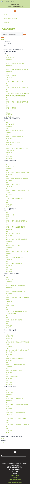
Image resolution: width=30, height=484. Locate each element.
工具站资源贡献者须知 (15, 479)
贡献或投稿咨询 (15, 475)
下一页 (2, 443)
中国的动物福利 (8, 28)
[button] (14, 11)
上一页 (2, 438)
